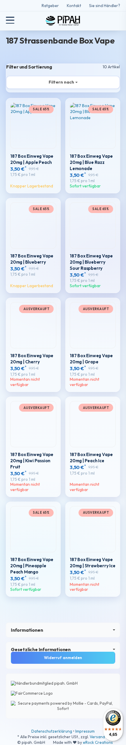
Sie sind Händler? (104, 5)
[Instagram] (17, 6)
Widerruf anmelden (63, 657)
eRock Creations (98, 742)
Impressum (85, 731)
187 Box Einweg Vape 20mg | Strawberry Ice (92, 562)
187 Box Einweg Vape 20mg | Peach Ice (91, 457)
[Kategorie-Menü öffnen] (10, 20)
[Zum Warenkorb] (116, 20)
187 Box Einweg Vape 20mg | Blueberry (31, 259)
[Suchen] (22, 21)
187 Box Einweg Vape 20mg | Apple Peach (31, 159)
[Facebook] (8, 6)
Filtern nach (61, 82)
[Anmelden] (105, 20)
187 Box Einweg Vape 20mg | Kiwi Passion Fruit (31, 461)
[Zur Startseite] (63, 21)
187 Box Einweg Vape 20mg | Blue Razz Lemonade (91, 162)
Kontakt (74, 5)
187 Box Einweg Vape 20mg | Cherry (31, 359)
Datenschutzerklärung (52, 731)
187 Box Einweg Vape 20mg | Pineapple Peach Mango (31, 566)
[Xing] (25, 6)
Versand (97, 736)
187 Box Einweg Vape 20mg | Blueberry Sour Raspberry (91, 262)
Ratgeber (50, 5)
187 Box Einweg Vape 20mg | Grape (91, 359)
